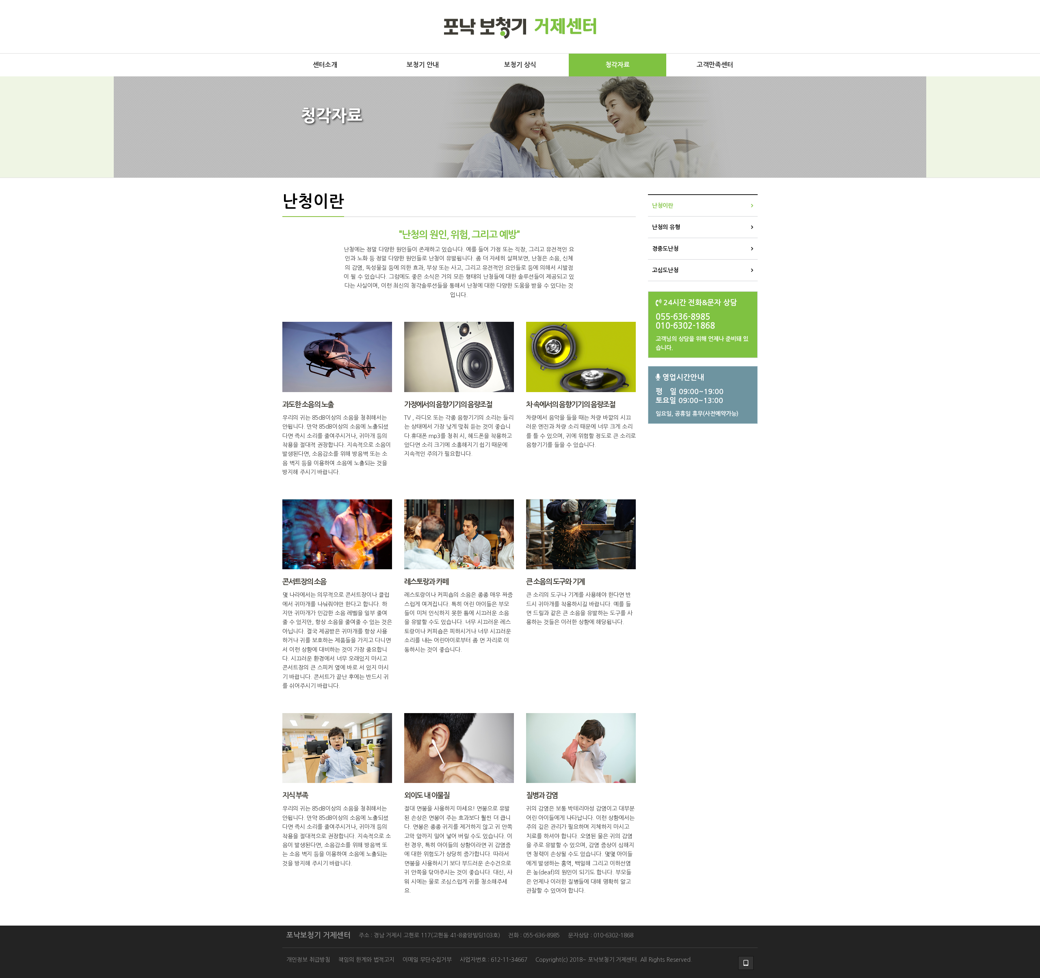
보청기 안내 (423, 65)
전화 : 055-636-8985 (534, 935)
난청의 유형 (666, 227)
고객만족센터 (715, 65)
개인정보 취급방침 (308, 960)
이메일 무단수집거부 (427, 960)
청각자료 (617, 65)
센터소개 (325, 65)
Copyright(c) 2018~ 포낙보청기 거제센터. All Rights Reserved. (613, 960)
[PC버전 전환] (746, 963)
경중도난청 (665, 249)
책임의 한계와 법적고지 (366, 960)
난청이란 (662, 205)
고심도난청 (665, 270)
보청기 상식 (520, 65)
